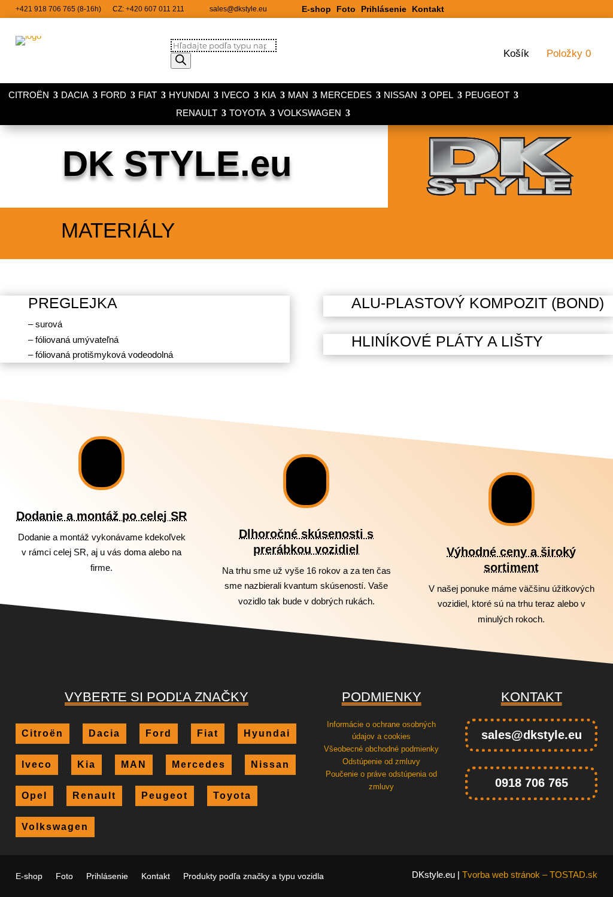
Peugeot (487, 95)
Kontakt (428, 9)
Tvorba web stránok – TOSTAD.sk (529, 874)
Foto (346, 9)
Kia (269, 95)
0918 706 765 (531, 782)
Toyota (247, 113)
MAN (298, 95)
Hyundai (189, 95)
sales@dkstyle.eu (531, 734)
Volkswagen (309, 113)
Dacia (75, 95)
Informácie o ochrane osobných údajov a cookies (381, 730)
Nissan (400, 95)
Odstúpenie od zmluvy (381, 761)
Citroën (28, 95)
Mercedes (346, 95)
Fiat (147, 95)
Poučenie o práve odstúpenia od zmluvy (381, 780)
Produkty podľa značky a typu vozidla (253, 876)
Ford (113, 95)
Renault (196, 113)
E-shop (316, 9)
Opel (441, 95)
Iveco (235, 95)
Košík (516, 54)
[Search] (181, 61)
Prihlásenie (383, 9)
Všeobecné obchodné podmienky (381, 748)
